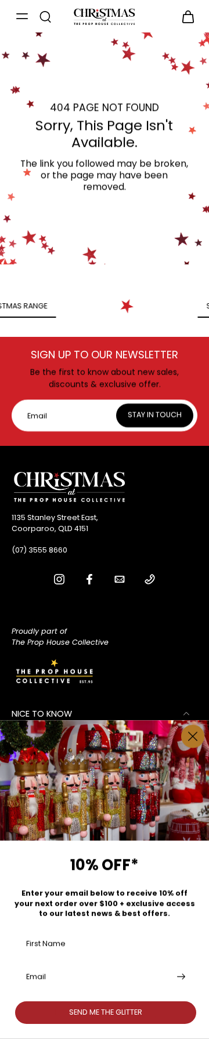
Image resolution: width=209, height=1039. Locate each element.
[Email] (119, 579)
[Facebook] (89, 579)
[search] (45, 16)
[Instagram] (59, 579)
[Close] (192, 736)
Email (36, 977)
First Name (46, 943)
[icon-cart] (184, 16)
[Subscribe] (179, 976)
